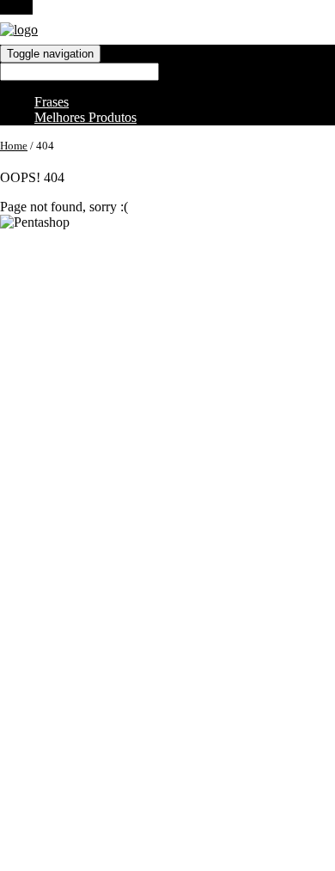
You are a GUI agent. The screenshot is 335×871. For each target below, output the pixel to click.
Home (13, 145)
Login (16, 7)
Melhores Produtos (85, 117)
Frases (51, 101)
